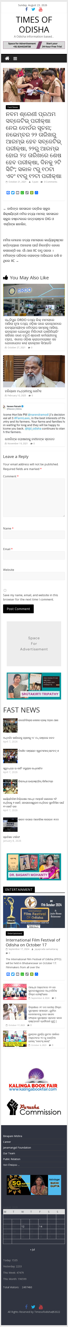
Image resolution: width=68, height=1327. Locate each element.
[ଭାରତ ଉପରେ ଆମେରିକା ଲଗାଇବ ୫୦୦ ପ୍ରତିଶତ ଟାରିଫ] (10, 819)
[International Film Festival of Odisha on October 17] (34, 897)
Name (8, 528)
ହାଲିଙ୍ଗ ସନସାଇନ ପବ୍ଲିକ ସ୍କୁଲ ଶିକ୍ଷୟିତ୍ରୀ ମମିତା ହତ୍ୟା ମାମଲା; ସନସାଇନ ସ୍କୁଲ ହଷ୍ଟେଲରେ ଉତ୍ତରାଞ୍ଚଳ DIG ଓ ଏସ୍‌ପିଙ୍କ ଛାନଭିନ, (30, 216)
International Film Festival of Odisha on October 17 (33, 942)
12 (22, 1226)
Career (7, 1141)
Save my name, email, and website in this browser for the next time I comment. (30, 597)
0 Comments (50, 181)
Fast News (13, 107)
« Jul (32, 1249)
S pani (35, 181)
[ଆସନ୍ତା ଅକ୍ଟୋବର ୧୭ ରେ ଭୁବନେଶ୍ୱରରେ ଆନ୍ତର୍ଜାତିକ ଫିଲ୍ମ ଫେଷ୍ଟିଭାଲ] (15, 985)
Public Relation (11, 1159)
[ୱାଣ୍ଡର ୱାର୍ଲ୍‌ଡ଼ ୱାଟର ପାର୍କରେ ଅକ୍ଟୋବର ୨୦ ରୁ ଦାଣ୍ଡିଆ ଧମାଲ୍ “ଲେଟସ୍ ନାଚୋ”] (15, 1032)
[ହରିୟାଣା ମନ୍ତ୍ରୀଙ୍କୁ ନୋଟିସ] (34, 357)
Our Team (9, 1153)
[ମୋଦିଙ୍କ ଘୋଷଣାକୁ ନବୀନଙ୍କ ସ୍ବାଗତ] (34, 405)
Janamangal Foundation (17, 1147)
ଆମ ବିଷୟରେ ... (11, 1164)
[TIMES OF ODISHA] (7, 58)
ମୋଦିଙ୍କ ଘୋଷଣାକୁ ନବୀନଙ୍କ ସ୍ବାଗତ (30, 439)
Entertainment (15, 933)
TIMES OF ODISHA (34, 24)
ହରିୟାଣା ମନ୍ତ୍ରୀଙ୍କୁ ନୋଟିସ (23, 391)
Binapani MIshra (12, 1136)
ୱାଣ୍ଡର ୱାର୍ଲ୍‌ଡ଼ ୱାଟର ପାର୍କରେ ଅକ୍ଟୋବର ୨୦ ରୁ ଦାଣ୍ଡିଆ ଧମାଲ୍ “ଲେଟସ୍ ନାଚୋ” (43, 1037)
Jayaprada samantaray (46, 949)
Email (8, 549)
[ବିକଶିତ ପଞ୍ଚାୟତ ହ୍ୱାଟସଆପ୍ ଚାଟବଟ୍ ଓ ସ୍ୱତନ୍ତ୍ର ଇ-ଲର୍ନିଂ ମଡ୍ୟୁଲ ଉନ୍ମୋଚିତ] (10, 750)
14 (40, 1226)
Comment (11, 476)
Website (8, 570)
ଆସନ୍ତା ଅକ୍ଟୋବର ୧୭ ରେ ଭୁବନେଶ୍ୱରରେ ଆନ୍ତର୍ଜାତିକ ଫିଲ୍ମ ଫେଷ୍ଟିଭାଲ (42, 990)
